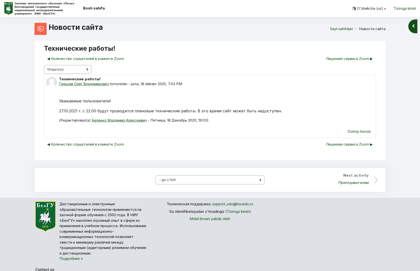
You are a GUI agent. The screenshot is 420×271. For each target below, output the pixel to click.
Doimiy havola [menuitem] (359, 131)
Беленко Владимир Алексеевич (119, 120)
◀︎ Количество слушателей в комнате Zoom (85, 58)
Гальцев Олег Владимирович (84, 84)
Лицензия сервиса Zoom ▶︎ (349, 58)
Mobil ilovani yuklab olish (210, 218)
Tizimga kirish (405, 8)
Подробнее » (71, 258)
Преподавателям (353, 182)
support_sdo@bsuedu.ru (232, 204)
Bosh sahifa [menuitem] (94, 8)
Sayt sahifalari (341, 28)
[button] (369, 8)
